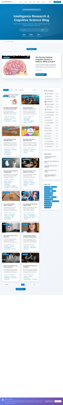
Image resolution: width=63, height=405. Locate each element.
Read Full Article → (41, 74)
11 (30, 284)
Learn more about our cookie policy (10, 403)
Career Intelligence (6, 192)
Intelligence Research (26, 96)
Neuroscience (6, 96)
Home (5, 41)
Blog (8, 41)
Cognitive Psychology (26, 127)
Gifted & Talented (6, 127)
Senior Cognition (6, 57)
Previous (6, 284)
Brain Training (25, 192)
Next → (34, 284)
